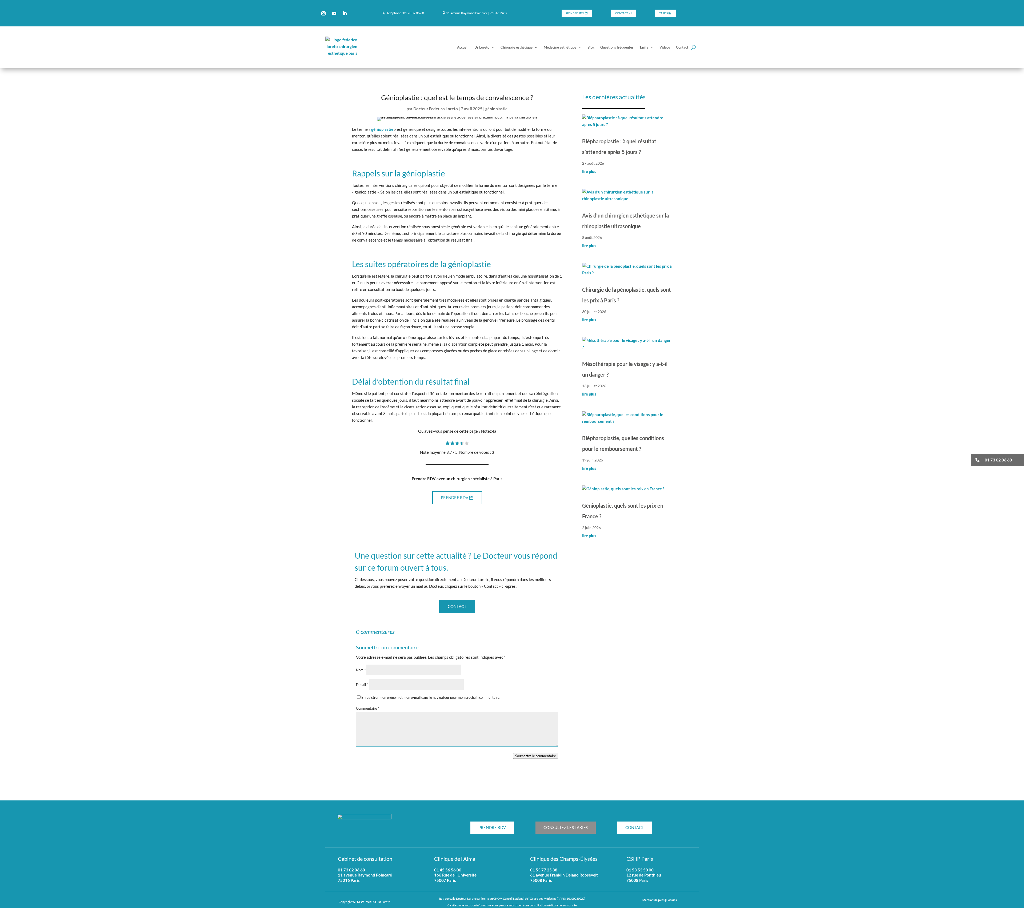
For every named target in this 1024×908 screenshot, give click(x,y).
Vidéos (664, 47)
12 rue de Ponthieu (643, 875)
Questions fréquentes (617, 47)
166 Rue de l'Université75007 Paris (455, 878)
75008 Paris (637, 880)
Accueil (463, 47)
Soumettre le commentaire (535, 756)
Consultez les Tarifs (565, 827)
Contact (621, 13)
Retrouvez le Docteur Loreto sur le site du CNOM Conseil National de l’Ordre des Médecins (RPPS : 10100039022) (512, 898)
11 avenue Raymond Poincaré (365, 875)
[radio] (448, 443)
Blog (590, 47)
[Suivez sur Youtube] (334, 13)
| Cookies (671, 900)
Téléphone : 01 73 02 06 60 (405, 13)
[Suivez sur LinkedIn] (345, 13)
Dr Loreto (481, 47)
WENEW (358, 901)
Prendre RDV (575, 13)
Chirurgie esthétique (517, 47)
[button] (997, 460)
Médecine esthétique (560, 47)
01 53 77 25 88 (543, 869)
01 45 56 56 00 (447, 869)
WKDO (371, 901)
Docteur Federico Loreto (435, 108)
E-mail (362, 684)
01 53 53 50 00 (640, 869)
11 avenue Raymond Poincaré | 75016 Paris (476, 13)
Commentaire (367, 708)
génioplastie (496, 108)
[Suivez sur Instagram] (323, 13)
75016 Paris (349, 880)
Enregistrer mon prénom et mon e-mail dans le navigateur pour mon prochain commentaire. (430, 697)
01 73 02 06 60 (351, 869)
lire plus (589, 171)
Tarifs (663, 13)
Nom (361, 670)
